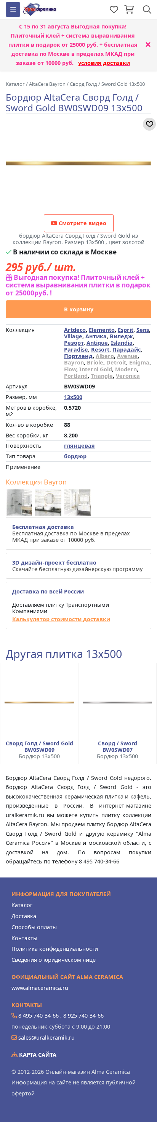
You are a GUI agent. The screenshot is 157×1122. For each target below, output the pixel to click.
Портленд (78, 356)
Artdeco (75, 329)
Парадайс (126, 349)
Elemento (102, 329)
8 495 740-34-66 (38, 1015)
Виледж (121, 336)
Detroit (116, 362)
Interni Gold (95, 369)
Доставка (23, 916)
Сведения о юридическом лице (53, 959)
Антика (96, 336)
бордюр (75, 456)
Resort (100, 349)
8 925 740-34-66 (83, 1015)
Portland (76, 375)
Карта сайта (37, 1054)
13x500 (73, 397)
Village (73, 336)
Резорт (73, 342)
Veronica (128, 375)
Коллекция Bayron (36, 482)
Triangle (102, 375)
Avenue (127, 356)
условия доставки (104, 62)
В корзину (78, 309)
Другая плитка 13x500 (64, 654)
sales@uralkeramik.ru (46, 1037)
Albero (105, 356)
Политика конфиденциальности (54, 948)
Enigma (139, 362)
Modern (126, 369)
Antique (97, 342)
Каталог (21, 905)
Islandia (122, 342)
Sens (142, 329)
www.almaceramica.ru (39, 987)
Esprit (125, 329)
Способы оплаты (34, 927)
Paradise (76, 349)
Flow (70, 369)
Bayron (74, 362)
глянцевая (79, 445)
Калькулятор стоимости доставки (61, 619)
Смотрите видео (81, 223)
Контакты (24, 938)
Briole (95, 362)
